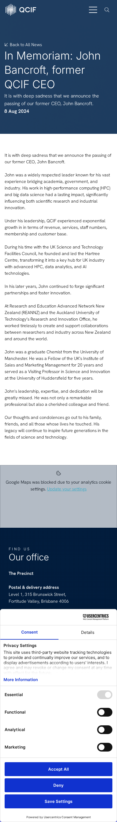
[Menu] (93, 10)
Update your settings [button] (67, 489)
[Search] (106, 9)
